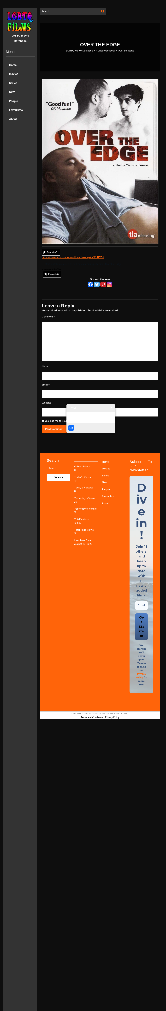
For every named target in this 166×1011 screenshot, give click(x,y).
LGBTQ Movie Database (79, 50)
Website (46, 402)
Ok (71, 428)
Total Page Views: (84, 529)
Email (46, 384)
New (12, 92)
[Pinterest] (103, 284)
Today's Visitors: (84, 487)
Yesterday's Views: (85, 498)
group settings (103, 713)
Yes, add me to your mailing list (61, 420)
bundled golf (86, 713)
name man (125, 713)
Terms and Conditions (92, 717)
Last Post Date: (83, 540)
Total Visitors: (82, 519)
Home (13, 65)
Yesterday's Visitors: (86, 508)
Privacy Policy (112, 717)
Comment (48, 316)
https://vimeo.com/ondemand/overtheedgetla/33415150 (73, 257)
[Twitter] (97, 284)
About (13, 119)
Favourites (16, 110)
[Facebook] (90, 284)
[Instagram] (109, 284)
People (13, 101)
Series (13, 83)
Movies (13, 74)
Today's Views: (83, 477)
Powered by (47, 269)
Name (46, 366)
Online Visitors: (82, 466)
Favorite (52, 252)
